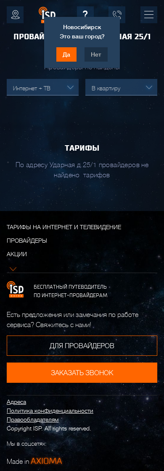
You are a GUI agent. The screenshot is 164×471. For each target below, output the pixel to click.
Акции (17, 254)
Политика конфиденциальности (50, 410)
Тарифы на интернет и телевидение (64, 227)
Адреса (16, 401)
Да (66, 54)
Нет (96, 54)
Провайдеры (27, 240)
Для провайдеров (82, 346)
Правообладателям (32, 419)
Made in (34, 461)
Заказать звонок (82, 373)
